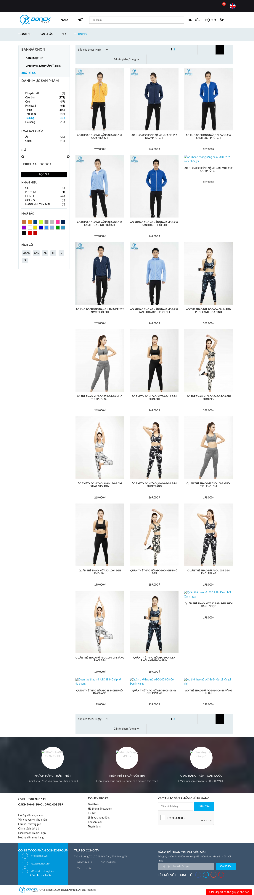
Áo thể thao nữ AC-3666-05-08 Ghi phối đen (209, 397)
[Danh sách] (229, 49)
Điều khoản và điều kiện (32, 833)
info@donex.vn (39, 856)
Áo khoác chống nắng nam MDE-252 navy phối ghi (100, 310)
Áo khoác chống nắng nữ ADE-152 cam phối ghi (100, 136)
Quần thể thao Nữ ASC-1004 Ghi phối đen (154, 572)
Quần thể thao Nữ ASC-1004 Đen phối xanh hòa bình (154, 659)
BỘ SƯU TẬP (214, 20)
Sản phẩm (46, 34)
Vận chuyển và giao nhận (32, 820)
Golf (45, 101)
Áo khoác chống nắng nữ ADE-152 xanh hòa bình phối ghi (100, 223)
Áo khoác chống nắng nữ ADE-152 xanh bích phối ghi (208, 136)
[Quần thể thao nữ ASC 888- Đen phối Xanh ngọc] (208, 594)
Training (80, 34)
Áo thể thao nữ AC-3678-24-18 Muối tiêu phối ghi (99, 397)
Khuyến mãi (45, 93)
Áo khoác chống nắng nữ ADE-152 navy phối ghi (154, 136)
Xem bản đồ (84, 868)
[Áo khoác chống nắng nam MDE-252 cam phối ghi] (208, 159)
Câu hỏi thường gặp (29, 824)
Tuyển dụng (94, 826)
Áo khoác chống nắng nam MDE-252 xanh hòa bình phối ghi (154, 310)
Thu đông (45, 114)
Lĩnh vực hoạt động (99, 817)
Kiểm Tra (204, 807)
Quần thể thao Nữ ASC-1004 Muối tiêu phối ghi (209, 485)
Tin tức (92, 813)
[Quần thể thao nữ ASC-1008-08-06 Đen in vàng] (154, 681)
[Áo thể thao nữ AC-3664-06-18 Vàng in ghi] (208, 681)
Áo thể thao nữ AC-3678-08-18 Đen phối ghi (154, 397)
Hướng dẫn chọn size (30, 815)
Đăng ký (225, 866)
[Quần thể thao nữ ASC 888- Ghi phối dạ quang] (99, 681)
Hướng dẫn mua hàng (31, 837)
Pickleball (45, 106)
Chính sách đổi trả (28, 828)
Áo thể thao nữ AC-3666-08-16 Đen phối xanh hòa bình (208, 310)
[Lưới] (220, 50)
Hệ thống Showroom (100, 809)
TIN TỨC (193, 20)
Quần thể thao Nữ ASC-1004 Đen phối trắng (208, 572)
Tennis (45, 110)
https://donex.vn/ (40, 863)
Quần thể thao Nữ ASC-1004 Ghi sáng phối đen (99, 659)
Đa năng (45, 122)
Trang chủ (25, 34)
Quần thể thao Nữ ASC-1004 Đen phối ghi (100, 572)
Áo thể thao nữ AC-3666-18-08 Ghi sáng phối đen (100, 485)
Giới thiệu (93, 804)
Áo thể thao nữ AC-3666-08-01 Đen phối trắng (154, 485)
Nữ (64, 34)
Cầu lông (45, 97)
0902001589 (108, 862)
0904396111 (84, 862)
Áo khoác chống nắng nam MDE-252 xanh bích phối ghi (154, 223)
